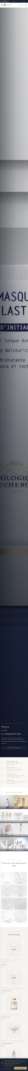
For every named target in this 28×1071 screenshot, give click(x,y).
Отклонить (7, 1068)
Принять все (20, 1068)
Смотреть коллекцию (14, 747)
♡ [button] (24, 943)
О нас (14, 751)
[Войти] (21, 5)
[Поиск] (18, 5)
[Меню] (2, 5)
